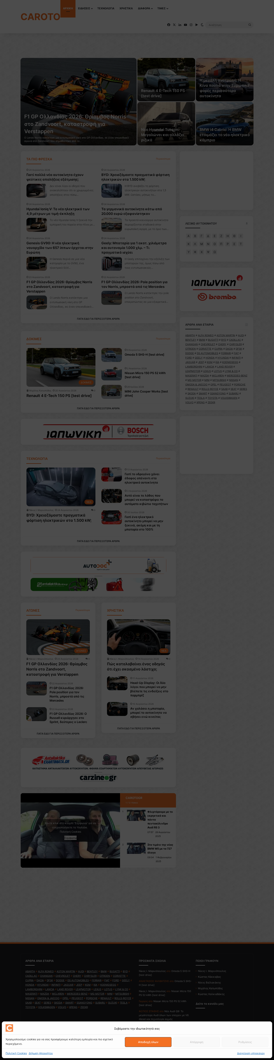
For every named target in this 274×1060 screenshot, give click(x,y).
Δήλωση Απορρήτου (41, 1053)
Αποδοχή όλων (148, 1042)
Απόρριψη (196, 1042)
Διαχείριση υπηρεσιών (251, 1053)
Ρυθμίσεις (245, 1042)
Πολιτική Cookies (16, 1053)
